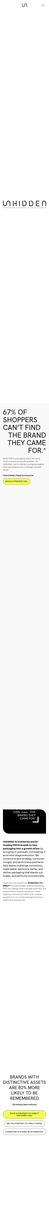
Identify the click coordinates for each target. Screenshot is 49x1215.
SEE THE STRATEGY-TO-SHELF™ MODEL (24, 1123)
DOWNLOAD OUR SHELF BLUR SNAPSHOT (24, 1132)
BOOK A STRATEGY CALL (16, 481)
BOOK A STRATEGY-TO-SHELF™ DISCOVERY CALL (24, 1114)
